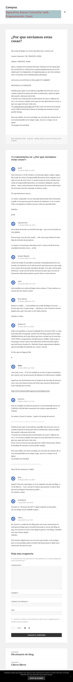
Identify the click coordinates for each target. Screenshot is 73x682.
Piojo (20, 365)
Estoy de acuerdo (36, 678)
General (42, 138)
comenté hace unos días (22, 106)
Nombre (15, 593)
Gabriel (31, 138)
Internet (48, 138)
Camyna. (12, 7)
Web (12, 610)
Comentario (16, 565)
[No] (71, 676)
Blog (37, 138)
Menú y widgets (64, 14)
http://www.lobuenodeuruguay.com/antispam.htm (30, 391)
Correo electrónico (19, 601)
